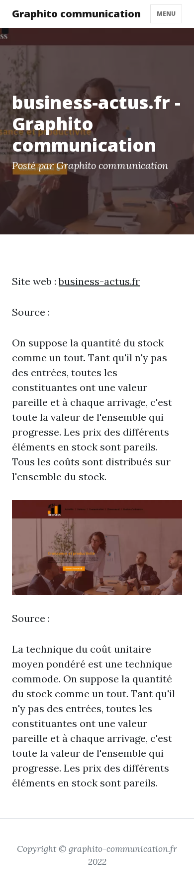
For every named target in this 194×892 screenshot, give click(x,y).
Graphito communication (76, 13)
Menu (166, 13)
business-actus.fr (99, 281)
